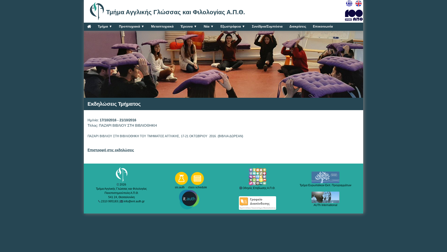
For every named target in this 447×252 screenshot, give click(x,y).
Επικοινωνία (323, 26)
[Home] (89, 26)
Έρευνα (188, 26)
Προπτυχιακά (131, 26)
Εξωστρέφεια (232, 26)
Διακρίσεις (297, 26)
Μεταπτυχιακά (162, 26)
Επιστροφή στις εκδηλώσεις (111, 150)
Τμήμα (105, 26)
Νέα (209, 26)
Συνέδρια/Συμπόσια (267, 26)
